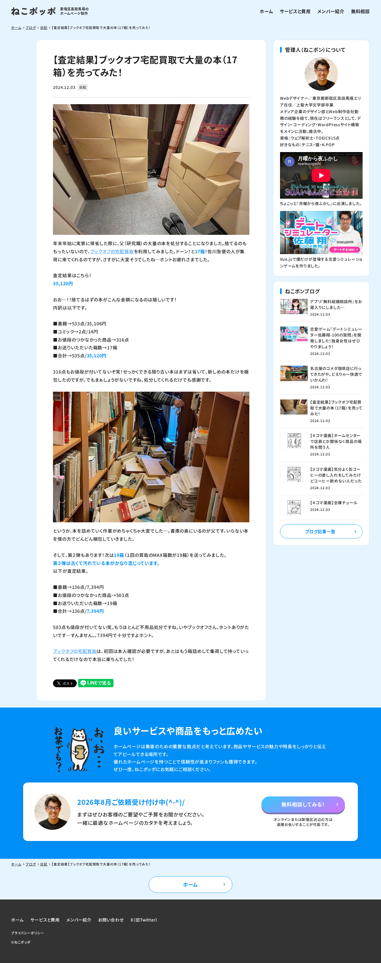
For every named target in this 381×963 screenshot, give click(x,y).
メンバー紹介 (330, 11)
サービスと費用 (295, 11)
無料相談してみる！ (303, 804)
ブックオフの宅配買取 (112, 251)
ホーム (266, 11)
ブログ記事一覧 (320, 531)
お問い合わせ (111, 920)
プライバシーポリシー (27, 932)
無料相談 (360, 11)
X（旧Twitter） (144, 920)
